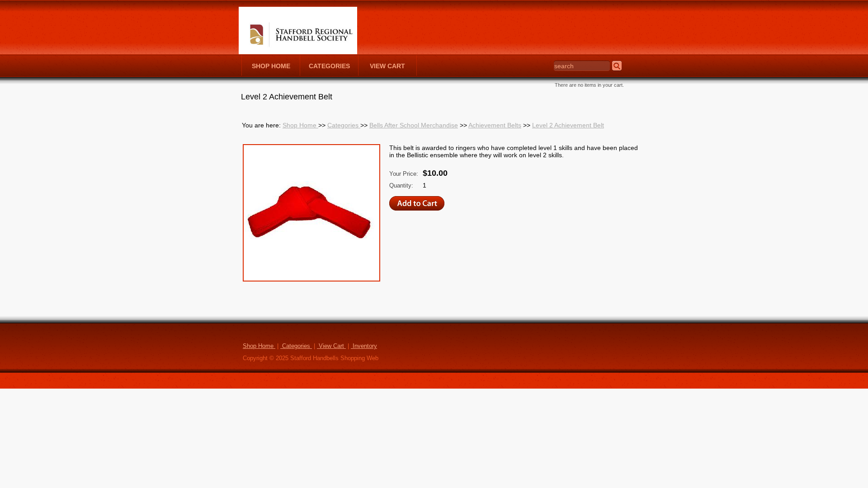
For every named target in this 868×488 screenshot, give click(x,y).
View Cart (331, 346)
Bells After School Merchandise (413, 125)
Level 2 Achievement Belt (568, 125)
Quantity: (401, 186)
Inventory (364, 346)
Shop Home (300, 125)
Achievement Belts (494, 125)
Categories (343, 125)
